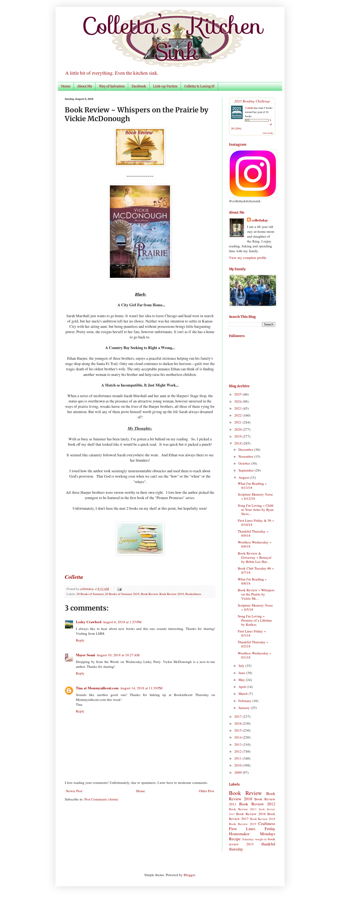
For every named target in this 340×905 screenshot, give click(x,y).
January (244, 707)
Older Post (206, 790)
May (242, 679)
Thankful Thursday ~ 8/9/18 (253, 533)
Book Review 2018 (171, 594)
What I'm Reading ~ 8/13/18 (252, 485)
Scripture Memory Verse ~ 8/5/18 (255, 607)
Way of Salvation (112, 86)
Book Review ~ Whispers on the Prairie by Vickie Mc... (256, 594)
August (244, 477)
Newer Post (74, 790)
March (243, 693)
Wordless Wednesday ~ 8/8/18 (254, 544)
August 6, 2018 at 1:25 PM (122, 622)
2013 (238, 744)
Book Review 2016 (251, 813)
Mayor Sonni (85, 654)
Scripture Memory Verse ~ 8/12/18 (255, 496)
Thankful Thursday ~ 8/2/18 (253, 644)
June (242, 672)
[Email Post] (119, 589)
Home (65, 86)
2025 (238, 394)
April (242, 686)
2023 (238, 408)
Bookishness (193, 594)
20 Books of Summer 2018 (122, 594)
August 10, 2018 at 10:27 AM (117, 655)
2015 (238, 730)
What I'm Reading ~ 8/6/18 (252, 581)
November (246, 456)
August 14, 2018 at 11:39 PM (141, 688)
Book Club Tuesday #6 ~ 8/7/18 (256, 570)
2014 (238, 737)
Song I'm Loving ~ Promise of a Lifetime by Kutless (255, 620)
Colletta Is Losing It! (199, 86)
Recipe (235, 838)
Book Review (149, 594)
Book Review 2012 (257, 804)
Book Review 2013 (243, 809)
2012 (238, 751)
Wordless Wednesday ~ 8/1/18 (254, 655)
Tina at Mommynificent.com (97, 687)
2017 (238, 716)
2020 (238, 429)
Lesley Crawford (88, 621)
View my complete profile (247, 257)
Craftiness (266, 823)
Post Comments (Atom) (101, 799)
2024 (238, 401)
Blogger (189, 874)
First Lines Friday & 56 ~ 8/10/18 (256, 522)
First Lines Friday (252, 828)
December (246, 449)
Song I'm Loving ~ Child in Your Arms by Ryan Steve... (256, 509)
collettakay (87, 589)
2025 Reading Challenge (252, 100)
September (246, 470)
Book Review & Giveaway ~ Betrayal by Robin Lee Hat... (254, 557)
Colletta (249, 108)
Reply (80, 640)
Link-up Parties (165, 86)
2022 (238, 415)
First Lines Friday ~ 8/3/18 (252, 633)
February (245, 700)
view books (268, 133)
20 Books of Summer (90, 594)
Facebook (139, 86)
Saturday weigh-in (254, 839)
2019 (238, 436)
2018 (238, 443)
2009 (238, 772)
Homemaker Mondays (252, 833)
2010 (238, 765)
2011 (238, 758)
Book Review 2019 (242, 824)
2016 (238, 723)
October (244, 463)
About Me (84, 86)
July (241, 665)
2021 (238, 422)
